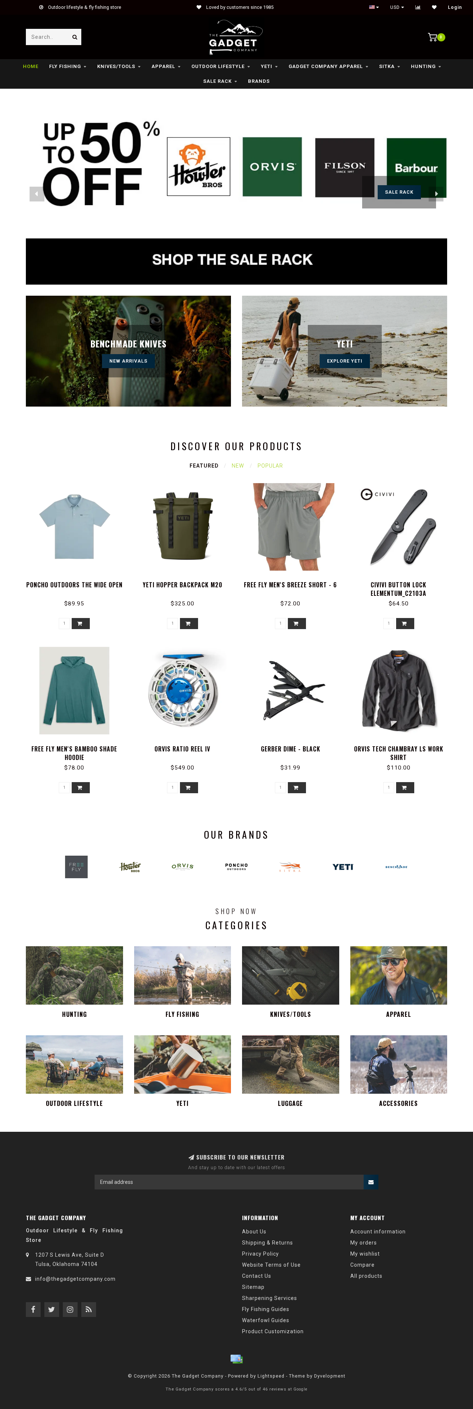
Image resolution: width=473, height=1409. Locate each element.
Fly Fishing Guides (265, 1309)
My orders (363, 1243)
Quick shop (77, 582)
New (238, 466)
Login (455, 7)
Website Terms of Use (271, 1265)
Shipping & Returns (267, 1243)
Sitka (387, 66)
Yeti (266, 66)
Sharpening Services (269, 1298)
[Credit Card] (236, 1359)
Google (300, 1389)
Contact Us (256, 1276)
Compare (362, 1265)
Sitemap (253, 1287)
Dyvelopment (330, 1376)
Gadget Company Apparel (326, 66)
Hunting (423, 66)
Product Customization (273, 1331)
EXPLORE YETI (345, 361)
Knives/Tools (116, 66)
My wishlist (365, 1254)
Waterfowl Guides (265, 1320)
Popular (270, 466)
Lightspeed (271, 1376)
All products (366, 1276)
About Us (254, 1232)
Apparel (163, 66)
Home (30, 66)
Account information (378, 1232)
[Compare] (418, 7)
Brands (259, 81)
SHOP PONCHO (399, 192)
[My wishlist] (434, 7)
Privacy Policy (260, 1254)
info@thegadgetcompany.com (75, 1279)
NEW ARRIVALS (128, 361)
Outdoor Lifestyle (218, 66)
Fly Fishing (65, 66)
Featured (204, 466)
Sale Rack (217, 81)
